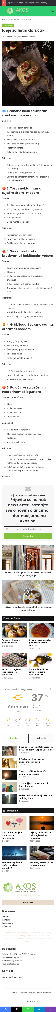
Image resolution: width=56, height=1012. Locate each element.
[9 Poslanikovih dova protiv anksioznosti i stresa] (9, 763)
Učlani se (6, 926)
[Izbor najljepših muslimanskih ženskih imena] (9, 787)
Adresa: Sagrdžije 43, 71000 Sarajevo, (19, 954)
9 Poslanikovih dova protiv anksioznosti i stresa (32, 760)
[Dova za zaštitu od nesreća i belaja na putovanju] (9, 775)
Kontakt (6, 920)
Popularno (15, 738)
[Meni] (3, 12)
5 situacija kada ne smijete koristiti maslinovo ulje (38, 672)
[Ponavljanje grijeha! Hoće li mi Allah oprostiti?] (14, 853)
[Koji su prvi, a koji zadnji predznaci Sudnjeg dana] (9, 799)
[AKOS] (18, 10)
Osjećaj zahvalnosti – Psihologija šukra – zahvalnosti (29, 3)
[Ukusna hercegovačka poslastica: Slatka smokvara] (41, 630)
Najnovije (41, 738)
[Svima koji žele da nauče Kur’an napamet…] (41, 853)
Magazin (17, 19)
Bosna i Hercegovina (11, 957)
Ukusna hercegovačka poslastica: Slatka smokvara (40, 643)
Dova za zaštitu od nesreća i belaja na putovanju (33, 772)
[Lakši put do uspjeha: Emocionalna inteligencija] (14, 823)
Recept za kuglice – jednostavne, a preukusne (11, 672)
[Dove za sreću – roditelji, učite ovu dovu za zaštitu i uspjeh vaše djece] (9, 751)
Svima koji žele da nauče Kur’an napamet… (41, 864)
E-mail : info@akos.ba (12, 960)
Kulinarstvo (26, 19)
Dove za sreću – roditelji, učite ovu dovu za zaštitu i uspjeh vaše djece (36, 748)
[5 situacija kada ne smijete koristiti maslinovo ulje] (41, 660)
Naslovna (8, 19)
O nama (5, 916)
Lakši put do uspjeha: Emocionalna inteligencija (12, 835)
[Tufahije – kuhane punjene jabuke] (14, 630)
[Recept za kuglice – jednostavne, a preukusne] (14, 660)
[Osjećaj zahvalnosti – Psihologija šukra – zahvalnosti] (41, 823)
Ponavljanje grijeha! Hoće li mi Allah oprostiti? (12, 865)
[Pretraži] (52, 12)
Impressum (7, 923)
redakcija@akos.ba (10, 964)
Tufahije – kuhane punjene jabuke (11, 641)
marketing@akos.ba (11, 977)
